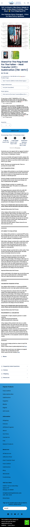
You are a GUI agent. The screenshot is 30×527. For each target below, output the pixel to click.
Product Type (5, 78)
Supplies (5, 401)
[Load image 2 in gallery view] (15, 55)
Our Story (6, 434)
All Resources (7, 453)
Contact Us (6, 437)
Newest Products (8, 444)
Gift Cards (6, 411)
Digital (5, 407)
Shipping (5, 420)
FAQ (4, 440)
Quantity (3, 122)
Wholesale (6, 473)
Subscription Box (8, 394)
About (5, 430)
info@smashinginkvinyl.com (12, 493)
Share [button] (5, 356)
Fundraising (6, 477)
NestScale (18, 147)
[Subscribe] (25, 508)
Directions (6, 498)
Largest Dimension (6, 84)
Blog (4, 470)
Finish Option (5, 91)
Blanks (5, 404)
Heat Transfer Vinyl (9, 460)
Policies (5, 424)
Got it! (27, 522)
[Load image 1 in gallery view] (6, 55)
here (26, 346)
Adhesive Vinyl (7, 457)
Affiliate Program (8, 427)
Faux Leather (7, 390)
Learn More (11, 525)
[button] (2, 3)
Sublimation (7, 397)
